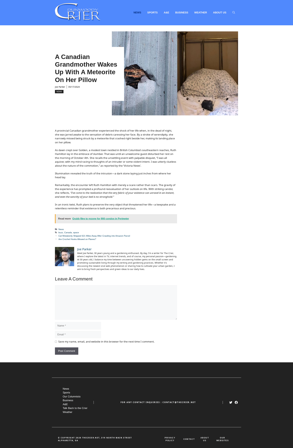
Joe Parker (60, 86)
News (137, 12)
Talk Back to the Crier (75, 408)
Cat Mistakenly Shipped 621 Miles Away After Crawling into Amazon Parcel (94, 236)
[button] (233, 12)
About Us (219, 12)
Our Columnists (72, 396)
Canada (68, 232)
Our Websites (222, 439)
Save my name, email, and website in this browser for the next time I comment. (106, 341)
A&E (166, 12)
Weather (200, 12)
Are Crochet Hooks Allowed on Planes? (77, 239)
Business (181, 12)
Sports (152, 12)
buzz (60, 232)
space (76, 232)
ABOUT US (205, 439)
